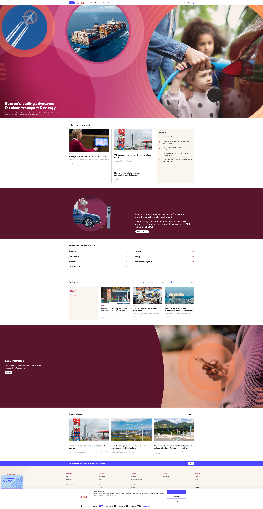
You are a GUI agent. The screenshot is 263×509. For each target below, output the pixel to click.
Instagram (197, 482)
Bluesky (197, 484)
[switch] (114, 506)
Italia (100, 484)
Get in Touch (198, 476)
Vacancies (133, 487)
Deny (176, 501)
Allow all (176, 492)
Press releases (69, 484)
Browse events (166, 476)
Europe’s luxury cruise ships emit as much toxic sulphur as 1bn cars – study (177, 160)
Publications (97, 2)
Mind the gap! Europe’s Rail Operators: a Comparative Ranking (177, 148)
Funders (133, 482)
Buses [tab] (110, 282)
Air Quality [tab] (162, 282)
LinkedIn (197, 479)
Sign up (191, 463)
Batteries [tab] (135, 282)
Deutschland (102, 476)
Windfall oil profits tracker (169, 136)
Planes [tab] (116, 282)
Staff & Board (134, 476)
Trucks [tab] (98, 282)
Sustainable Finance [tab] (152, 282)
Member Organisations (136, 479)
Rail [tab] (128, 282)
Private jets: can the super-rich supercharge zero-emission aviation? (176, 154)
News (67, 476)
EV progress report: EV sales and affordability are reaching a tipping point (176, 142)
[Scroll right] (171, 282)
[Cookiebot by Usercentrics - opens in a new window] (84, 506)
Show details (146, 506)
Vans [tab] (104, 282)
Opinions (68, 479)
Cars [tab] (92, 282)
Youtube (197, 487)
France (100, 482)
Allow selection (176, 496)
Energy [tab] (142, 282)
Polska (100, 487)
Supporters (133, 484)
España (100, 479)
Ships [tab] (123, 282)
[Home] (81, 3)
